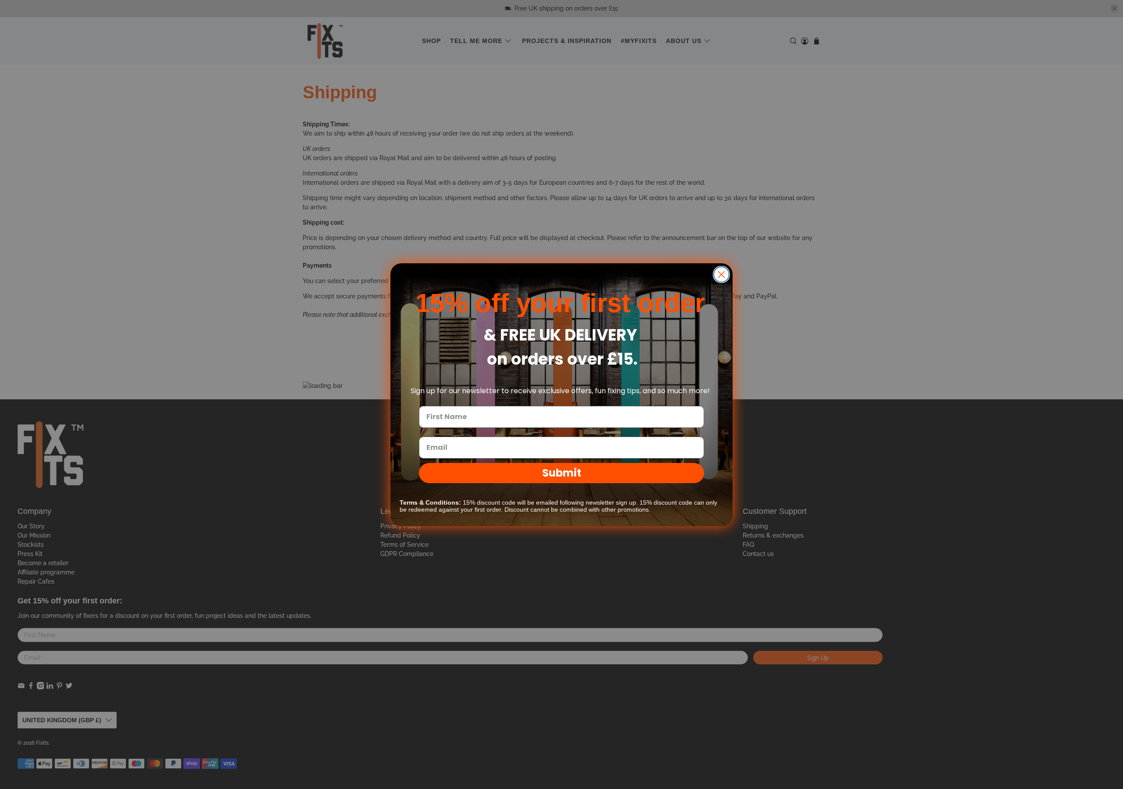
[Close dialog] (721, 274)
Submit (561, 473)
